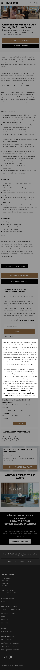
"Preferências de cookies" (17, 391)
